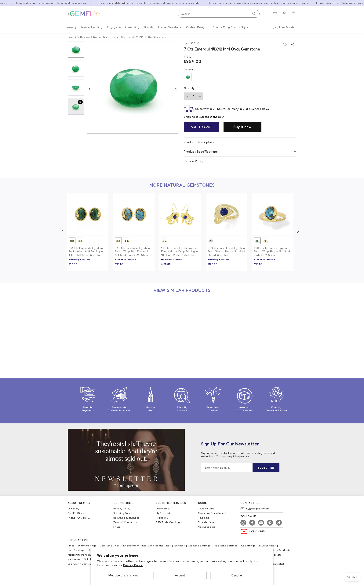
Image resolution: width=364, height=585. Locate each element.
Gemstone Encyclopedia (213, 513)
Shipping (189, 116)
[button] (293, 14)
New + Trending (91, 27)
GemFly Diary (76, 513)
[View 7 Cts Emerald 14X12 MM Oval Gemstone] (87, 319)
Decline (236, 575)
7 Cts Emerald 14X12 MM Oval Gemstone (87, 355)
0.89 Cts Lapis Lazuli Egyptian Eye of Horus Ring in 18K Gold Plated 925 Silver (226, 251)
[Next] (175, 89)
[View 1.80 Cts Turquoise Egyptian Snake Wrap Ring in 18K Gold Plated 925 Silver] (272, 214)
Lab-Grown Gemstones (82, 563)
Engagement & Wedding (123, 27)
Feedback (162, 517)
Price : (188, 57)
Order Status (164, 508)
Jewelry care (206, 508)
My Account (163, 513)
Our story (73, 508)
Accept (180, 575)
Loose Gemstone (169, 27)
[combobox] (219, 14)
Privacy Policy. (133, 565)
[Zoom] (132, 87)
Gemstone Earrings (225, 545)
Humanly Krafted (79, 259)
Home (71, 37)
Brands (148, 27)
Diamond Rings (87, 545)
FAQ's (116, 526)
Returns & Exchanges (126, 517)
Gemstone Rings (110, 545)
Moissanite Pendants (80, 554)
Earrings (179, 545)
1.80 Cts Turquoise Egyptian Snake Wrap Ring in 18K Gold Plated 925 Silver (272, 251)
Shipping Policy (122, 513)
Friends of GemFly (79, 517)
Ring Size (203, 517)
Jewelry (71, 27)
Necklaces (74, 559)
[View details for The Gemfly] (87, 14)
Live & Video (287, 27)
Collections (83, 37)
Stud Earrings (267, 545)
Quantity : (190, 88)
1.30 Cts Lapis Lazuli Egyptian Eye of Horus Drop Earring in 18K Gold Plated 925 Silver (179, 251)
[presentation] (62, 231)
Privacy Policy (121, 508)
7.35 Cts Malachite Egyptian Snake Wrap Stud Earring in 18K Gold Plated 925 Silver (86, 251)
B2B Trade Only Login (169, 522)
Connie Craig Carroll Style (230, 27)
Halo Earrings (76, 550)
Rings (71, 545)
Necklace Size (206, 526)
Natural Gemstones (104, 37)
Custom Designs (197, 27)
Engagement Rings (134, 545)
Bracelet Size (206, 522)
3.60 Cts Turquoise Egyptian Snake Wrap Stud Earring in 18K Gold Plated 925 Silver (132, 251)
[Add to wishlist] (285, 44)
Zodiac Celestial (274, 563)
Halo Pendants (281, 550)
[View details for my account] (284, 16)
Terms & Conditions (125, 522)
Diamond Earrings (199, 545)
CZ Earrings (248, 545)
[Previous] (89, 89)
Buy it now (242, 127)
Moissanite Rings (160, 545)
